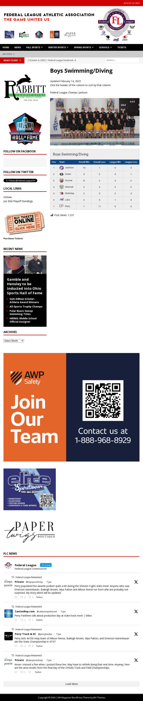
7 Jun (49, 581)
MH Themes (99, 697)
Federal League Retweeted (29, 577)
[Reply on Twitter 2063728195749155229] (17, 597)
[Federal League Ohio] (71, 42)
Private (19, 581)
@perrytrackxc (45, 634)
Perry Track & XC (25, 634)
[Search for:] (122, 60)
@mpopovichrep (34, 581)
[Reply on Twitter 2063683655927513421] (17, 646)
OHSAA (7, 197)
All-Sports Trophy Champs (26, 306)
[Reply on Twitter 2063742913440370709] (17, 620)
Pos (54, 162)
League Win (115, 162)
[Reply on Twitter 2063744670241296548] (17, 672)
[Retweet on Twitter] (13, 577)
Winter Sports (57, 47)
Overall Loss (99, 162)
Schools (104, 47)
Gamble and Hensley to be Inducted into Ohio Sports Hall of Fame (24, 286)
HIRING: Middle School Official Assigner (23, 320)
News (17, 47)
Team (62, 162)
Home (6, 47)
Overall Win (84, 162)
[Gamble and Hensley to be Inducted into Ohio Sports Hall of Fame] (25, 271)
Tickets (121, 47)
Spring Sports (82, 47)
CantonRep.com (25, 611)
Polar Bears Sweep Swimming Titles (21, 312)
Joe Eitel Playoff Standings (18, 201)
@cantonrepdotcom (47, 611)
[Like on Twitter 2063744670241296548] (30, 672)
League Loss (131, 162)
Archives (7, 54)
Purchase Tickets (13, 238)
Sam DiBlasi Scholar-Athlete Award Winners (24, 300)
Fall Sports (33, 47)
